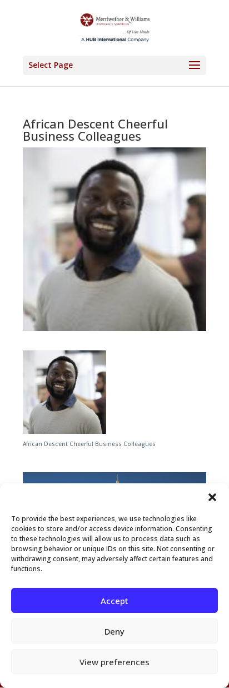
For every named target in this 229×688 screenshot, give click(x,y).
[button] (212, 497)
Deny (114, 631)
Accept (114, 600)
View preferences (114, 661)
